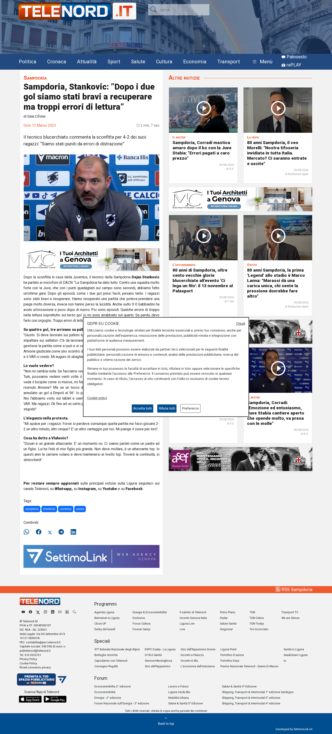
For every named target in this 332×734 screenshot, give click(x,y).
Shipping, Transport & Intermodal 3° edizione (251, 697)
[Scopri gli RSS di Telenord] (67, 612)
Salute (138, 61)
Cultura (164, 61)
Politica (27, 61)
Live (182, 629)
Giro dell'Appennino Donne (198, 649)
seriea (80, 509)
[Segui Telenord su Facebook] (30, 612)
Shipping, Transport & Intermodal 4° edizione (251, 703)
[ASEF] (240, 459)
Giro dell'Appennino (158, 666)
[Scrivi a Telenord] (59, 612)
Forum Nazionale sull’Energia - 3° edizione (121, 703)
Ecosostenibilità (104, 692)
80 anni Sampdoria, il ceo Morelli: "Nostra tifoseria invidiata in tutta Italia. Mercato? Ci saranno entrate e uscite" (277, 153)
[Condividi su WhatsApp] (27, 532)
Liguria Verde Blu (179, 692)
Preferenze (190, 408)
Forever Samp (141, 629)
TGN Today (257, 623)
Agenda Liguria (104, 612)
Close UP (100, 623)
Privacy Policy (28, 659)
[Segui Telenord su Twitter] (38, 612)
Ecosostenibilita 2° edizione (112, 686)
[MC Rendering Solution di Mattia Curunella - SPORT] (91, 259)
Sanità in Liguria (294, 649)
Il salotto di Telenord (193, 612)
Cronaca (56, 61)
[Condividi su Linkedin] (73, 532)
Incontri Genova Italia (193, 618)
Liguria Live (187, 623)
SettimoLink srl (303, 729)
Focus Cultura (141, 623)
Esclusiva (139, 618)
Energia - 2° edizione (107, 697)
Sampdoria (35, 77)
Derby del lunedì (104, 629)
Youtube (110, 489)
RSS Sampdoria (296, 589)
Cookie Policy (28, 663)
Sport (114, 61)
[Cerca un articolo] (74, 612)
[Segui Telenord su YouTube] (23, 612)
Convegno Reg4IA (106, 666)
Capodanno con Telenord (110, 660)
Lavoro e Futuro (178, 686)
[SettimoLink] (91, 556)
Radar (224, 618)
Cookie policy (97, 398)
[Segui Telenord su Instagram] (45, 612)
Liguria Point (228, 649)
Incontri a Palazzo (192, 655)
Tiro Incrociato (259, 629)
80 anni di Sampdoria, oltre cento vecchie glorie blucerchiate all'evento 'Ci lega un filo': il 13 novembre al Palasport (203, 281)
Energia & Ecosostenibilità (150, 612)
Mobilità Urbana (178, 697)
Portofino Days (229, 660)
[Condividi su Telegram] (61, 532)
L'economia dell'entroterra (198, 666)
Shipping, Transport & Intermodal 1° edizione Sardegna (257, 692)
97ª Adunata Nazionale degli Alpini (117, 649)
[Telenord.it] (42, 679)
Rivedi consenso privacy (35, 667)
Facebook (134, 489)
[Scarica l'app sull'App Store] (30, 699)
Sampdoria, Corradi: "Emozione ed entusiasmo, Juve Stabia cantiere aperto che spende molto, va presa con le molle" (275, 413)
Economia (194, 61)
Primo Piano (227, 612)
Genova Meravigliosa (158, 660)
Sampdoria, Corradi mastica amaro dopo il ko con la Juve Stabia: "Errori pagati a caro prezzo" (202, 150)
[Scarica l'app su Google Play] (55, 699)
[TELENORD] (40, 601)
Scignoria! (226, 629)
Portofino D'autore (232, 655)
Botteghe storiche (106, 655)
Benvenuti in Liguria (106, 618)
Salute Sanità (228, 623)
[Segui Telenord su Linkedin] (52, 612)
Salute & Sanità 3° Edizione (185, 703)
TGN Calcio (257, 618)
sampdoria (32, 509)
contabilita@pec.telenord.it (43, 642)
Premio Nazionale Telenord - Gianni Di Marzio (249, 666)
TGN (252, 612)
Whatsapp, (64, 489)
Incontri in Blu (189, 660)
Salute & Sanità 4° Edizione (239, 686)
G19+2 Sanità (153, 655)
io (285, 660)
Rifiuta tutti (167, 408)
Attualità (87, 61)
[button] (262, 62)
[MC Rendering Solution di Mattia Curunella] (240, 199)
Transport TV (289, 612)
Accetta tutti (142, 408)
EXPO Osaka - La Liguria (160, 649)
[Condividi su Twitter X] (50, 532)
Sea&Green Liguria (296, 655)
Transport (228, 61)
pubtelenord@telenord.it (35, 650)
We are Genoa (290, 618)
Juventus (66, 509)
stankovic (49, 509)
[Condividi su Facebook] (38, 532)
